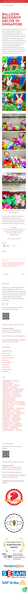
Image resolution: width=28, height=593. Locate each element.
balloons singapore (6, 414)
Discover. (18, 238)
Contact (9, 238)
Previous (6, 274)
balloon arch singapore (7, 385)
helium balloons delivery (17, 425)
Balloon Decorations (7, 351)
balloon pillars (6, 404)
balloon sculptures (6, 410)
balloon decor (21, 263)
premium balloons (14, 427)
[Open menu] (25, 6)
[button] (14, 65)
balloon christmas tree (17, 391)
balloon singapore (19, 412)
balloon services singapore (8, 412)
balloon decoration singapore (9, 397)
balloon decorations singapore (9, 399)
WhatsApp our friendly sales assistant (11, 223)
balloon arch (15, 380)
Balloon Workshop (6, 355)
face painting (5, 364)
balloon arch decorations (8, 382)
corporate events (6, 421)
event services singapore (8, 423)
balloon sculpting (21, 404)
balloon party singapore (19, 402)
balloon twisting (16, 414)
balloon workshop (6, 417)
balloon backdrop (11, 262)
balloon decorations (6, 266)
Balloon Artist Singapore (8, 389)
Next (23, 274)
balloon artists (5, 262)
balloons (13, 404)
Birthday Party (6, 419)
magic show (5, 427)
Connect (14, 238)
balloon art (17, 385)
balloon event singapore (7, 402)
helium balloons (6, 367)
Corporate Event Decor (16, 419)
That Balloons (7, 5)
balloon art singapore (19, 389)
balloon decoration (7, 395)
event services (15, 421)
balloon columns (15, 393)
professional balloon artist (8, 429)
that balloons (12, 266)
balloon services (16, 410)
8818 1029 (10, 332)
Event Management (7, 362)
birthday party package (8, 357)
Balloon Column (6, 393)
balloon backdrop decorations (12, 263)
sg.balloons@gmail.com (20, 336)
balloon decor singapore (7, 265)
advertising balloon (7, 380)
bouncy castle (5, 360)
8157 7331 (10, 330)
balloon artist (5, 387)
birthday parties (16, 417)
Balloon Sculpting (6, 353)
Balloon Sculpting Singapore (8, 408)
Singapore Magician (7, 369)
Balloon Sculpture (20, 408)
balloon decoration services (17, 265)
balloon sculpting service (8, 406)
